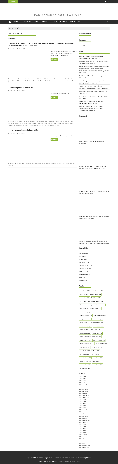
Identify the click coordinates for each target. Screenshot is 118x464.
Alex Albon (84, 294)
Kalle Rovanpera (97, 322)
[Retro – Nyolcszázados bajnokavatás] (29, 136)
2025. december (84, 389)
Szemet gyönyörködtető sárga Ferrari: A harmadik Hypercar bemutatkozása (94, 217)
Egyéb (81, 256)
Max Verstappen (49, 123)
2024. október (83, 418)
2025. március (83, 408)
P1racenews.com (80, 458)
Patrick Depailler (65, 123)
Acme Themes (76, 461)
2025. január (83, 412)
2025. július (82, 399)
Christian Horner (86, 305)
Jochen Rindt (69, 163)
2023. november (84, 441)
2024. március (83, 432)
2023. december (84, 439)
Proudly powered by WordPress (47, 461)
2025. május (82, 403)
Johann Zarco (84, 322)
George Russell (85, 319)
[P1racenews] (10, 21)
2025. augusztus (84, 397)
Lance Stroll (84, 329)
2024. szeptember (84, 420)
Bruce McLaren (20, 163)
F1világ (54, 22)
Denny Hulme (28, 163)
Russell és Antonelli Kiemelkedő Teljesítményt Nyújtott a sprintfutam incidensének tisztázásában (94, 242)
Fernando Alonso (55, 78)
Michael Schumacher (86, 343)
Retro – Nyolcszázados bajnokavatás (23, 130)
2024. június (82, 426)
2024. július (82, 424)
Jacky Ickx (48, 163)
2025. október (83, 393)
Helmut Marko (98, 319)
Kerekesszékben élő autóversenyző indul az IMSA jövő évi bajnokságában (94, 192)
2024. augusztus (84, 422)
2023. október (83, 443)
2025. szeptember (84, 395)
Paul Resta (40, 81)
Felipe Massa (40, 78)
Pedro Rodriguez (48, 81)
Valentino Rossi (85, 365)
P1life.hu (88, 458)
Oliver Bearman (96, 347)
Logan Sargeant (85, 336)
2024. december (84, 414)
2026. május (82, 378)
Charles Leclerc (97, 301)
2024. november (84, 416)
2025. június (82, 401)
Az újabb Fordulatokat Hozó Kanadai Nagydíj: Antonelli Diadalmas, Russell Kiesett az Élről (92, 167)
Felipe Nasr (47, 78)
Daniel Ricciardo (40, 121)
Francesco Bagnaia (100, 315)
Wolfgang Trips (56, 125)
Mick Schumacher (101, 343)
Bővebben (54, 59)
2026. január (83, 387)
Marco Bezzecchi (85, 340)
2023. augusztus (84, 447)
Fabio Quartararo (97, 312)
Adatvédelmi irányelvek (61, 458)
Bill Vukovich (20, 121)
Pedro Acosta (84, 354)
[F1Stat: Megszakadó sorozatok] (29, 93)
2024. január (83, 437)
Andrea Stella (84, 298)
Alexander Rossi (24, 78)
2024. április (82, 430)
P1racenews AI (21, 48)
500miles (72, 22)
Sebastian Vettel (85, 358)
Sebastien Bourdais (66, 81)
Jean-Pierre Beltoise (56, 163)
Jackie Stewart (41, 163)
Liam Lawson (97, 333)
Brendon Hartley (33, 78)
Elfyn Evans (84, 308)
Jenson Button (11, 81)
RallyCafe (81, 22)
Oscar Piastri (85, 351)
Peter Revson (25, 125)
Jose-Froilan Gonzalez (13, 123)
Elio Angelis (48, 121)
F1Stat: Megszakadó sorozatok (20, 88)
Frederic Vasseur (55, 121)
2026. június (82, 376)
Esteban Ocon (85, 312)
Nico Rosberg (84, 347)
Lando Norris (23, 123)
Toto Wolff (96, 361)
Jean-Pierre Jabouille (65, 121)
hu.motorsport (26, 22)
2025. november (84, 391)
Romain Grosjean (57, 81)
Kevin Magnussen (86, 326)
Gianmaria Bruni (64, 78)
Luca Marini (96, 336)
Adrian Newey (85, 291)
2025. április (82, 405)
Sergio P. (40, 125)
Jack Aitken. (71, 78)
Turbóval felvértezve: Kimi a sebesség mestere (93, 76)
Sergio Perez (98, 358)
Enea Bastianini (95, 308)
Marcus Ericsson (33, 81)
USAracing (63, 22)
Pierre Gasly (95, 354)
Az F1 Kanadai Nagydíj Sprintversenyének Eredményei (91, 142)
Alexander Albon (95, 294)
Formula (37, 22)
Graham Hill (35, 163)
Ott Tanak (95, 351)
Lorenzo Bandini (25, 81)
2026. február (83, 385)
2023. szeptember (84, 445)
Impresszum (48, 458)
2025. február (83, 410)
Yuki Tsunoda (84, 368)
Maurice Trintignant (39, 123)
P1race (16, 22)
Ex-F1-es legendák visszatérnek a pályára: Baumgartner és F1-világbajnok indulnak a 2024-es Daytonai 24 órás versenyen (41, 44)
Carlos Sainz (26, 121)
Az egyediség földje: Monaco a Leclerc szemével (93, 96)
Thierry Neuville (85, 361)
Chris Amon (33, 121)
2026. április (82, 381)
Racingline (45, 22)
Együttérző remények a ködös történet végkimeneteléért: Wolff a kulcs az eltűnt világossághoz (91, 108)
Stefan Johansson (47, 125)
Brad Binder (95, 298)
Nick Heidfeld (57, 123)
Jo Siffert (18, 81)
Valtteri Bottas (97, 365)
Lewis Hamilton (30, 123)
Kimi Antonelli (98, 326)
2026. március (83, 383)
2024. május (82, 428)
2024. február (83, 435)
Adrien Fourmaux (97, 291)
